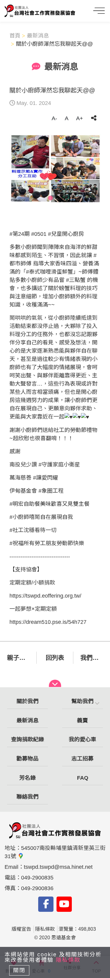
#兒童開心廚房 (66, 234)
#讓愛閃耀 (45, 478)
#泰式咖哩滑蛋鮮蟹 (49, 272)
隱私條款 (45, 929)
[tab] (82, 702)
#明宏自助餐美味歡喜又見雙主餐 (49, 504)
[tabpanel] (55, 169)
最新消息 (38, 36)
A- (54, 118)
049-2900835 (37, 878)
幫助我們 (83, 701)
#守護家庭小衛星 (59, 465)
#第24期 (19, 234)
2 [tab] (60, 198)
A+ (79, 118)
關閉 (19, 970)
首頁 (14, 36)
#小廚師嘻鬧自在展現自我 (41, 517)
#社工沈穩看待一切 (33, 530)
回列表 (55, 657)
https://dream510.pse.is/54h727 (47, 622)
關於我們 (27, 701)
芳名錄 (27, 778)
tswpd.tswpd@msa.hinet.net (58, 867)
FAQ (82, 778)
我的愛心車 (82, 739)
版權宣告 (21, 929)
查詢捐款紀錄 (27, 739)
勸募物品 (27, 759)
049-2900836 (37, 888)
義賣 (82, 720)
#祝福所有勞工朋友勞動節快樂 (46, 543)
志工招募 (83, 759)
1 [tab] (50, 198)
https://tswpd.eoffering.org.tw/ (45, 596)
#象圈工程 (51, 491)
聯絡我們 (27, 797)
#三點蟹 (76, 280)
